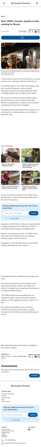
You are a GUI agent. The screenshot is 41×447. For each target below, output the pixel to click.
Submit (33, 213)
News (3, 16)
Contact (4, 396)
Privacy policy (6, 398)
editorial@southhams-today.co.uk (15, 443)
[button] (4, 3)
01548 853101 (11, 440)
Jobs (3, 400)
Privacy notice (15, 218)
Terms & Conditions (8, 394)
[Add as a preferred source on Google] (22, 31)
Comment (34, 375)
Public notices (6, 401)
